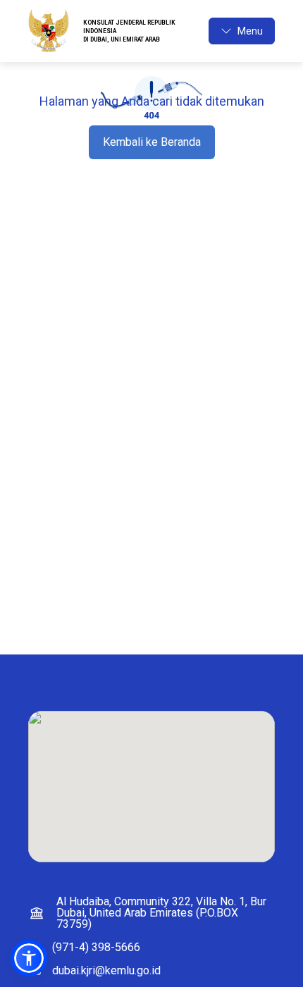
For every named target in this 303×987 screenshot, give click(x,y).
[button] (29, 958)
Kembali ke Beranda (152, 142)
